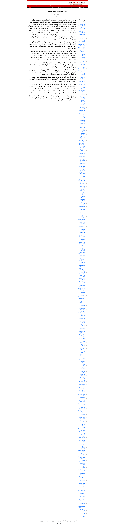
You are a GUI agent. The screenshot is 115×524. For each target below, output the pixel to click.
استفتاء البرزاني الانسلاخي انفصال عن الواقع (82, 269)
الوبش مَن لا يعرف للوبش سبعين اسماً (82, 132)
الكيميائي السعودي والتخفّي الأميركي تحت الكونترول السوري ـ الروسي (81, 463)
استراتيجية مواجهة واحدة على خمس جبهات (81, 152)
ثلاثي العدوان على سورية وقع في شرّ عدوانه (81, 120)
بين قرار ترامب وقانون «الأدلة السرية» (82, 434)
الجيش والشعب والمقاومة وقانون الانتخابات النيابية (82, 419)
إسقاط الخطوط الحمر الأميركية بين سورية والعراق (81, 311)
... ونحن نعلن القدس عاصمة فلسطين (82, 213)
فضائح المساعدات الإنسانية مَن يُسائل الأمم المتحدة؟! (83, 424)
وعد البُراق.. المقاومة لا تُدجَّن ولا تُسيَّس (82, 302)
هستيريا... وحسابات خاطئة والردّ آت (82, 58)
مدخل (80, 5)
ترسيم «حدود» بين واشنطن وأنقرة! (82, 350)
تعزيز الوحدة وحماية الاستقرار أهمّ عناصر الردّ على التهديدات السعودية (82, 243)
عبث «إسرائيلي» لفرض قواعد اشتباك (82, 391)
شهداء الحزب (50, 5)
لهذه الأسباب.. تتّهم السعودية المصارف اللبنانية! (81, 218)
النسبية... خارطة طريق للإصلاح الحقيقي (82, 444)
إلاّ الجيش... (83, 61)
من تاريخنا (71, 5)
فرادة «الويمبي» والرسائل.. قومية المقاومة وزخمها (82, 265)
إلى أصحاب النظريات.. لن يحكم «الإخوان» (82, 307)
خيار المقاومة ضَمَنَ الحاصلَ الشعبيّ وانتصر (82, 104)
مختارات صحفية (62, 7)
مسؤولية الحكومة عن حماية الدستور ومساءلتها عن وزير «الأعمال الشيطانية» (81, 71)
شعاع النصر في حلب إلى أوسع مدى (82, 500)
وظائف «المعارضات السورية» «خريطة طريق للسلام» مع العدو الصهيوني (81, 450)
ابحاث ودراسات (48, 7)
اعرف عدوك (54, 7)
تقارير (58, 7)
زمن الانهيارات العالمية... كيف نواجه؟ (82, 515)
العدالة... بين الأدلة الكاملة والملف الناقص (81, 255)
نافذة (62, 5)
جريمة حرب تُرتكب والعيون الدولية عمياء (82, 473)
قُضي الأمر (83, 55)
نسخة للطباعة (54, 16)
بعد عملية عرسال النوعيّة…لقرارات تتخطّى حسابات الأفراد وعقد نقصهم (81, 291)
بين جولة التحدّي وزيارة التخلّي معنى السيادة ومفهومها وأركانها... (82, 355)
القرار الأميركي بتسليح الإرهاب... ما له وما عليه (82, 477)
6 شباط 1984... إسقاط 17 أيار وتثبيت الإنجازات (82, 80)
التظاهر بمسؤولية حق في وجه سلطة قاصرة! (81, 396)
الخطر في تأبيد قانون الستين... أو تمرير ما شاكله (82, 469)
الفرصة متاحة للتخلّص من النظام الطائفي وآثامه (81, 162)
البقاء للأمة (37, 5)
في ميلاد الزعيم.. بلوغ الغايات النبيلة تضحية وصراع (81, 147)
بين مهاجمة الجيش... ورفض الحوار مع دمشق (82, 285)
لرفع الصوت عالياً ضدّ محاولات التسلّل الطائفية (81, 430)
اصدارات (43, 7)
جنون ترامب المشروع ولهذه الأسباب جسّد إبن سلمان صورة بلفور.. (82, 126)
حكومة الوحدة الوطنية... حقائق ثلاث (82, 496)
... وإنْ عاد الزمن (82, 398)
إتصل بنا (72, 7)
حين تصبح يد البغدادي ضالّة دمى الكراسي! (82, 373)
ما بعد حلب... (82, 503)
